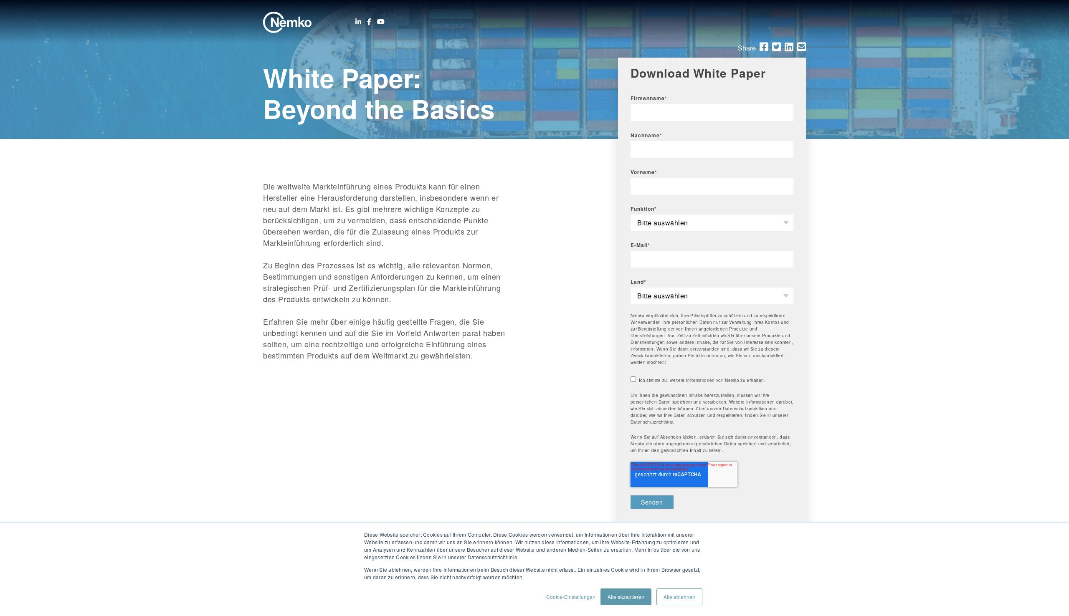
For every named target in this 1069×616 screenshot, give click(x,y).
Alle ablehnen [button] (679, 596)
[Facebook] (369, 21)
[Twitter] (776, 46)
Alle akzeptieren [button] (626, 596)
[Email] (801, 46)
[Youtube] (381, 21)
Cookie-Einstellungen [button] (570, 596)
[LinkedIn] (358, 21)
